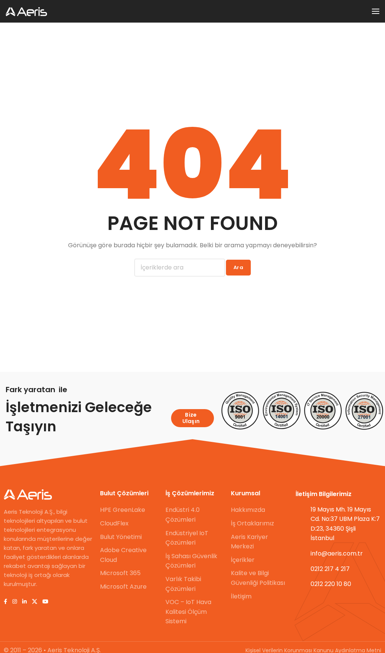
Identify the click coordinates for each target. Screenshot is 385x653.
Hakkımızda (248, 509)
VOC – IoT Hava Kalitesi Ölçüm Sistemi (188, 612)
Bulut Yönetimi (121, 537)
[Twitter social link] (34, 601)
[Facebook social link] (5, 601)
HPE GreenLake (122, 509)
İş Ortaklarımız (252, 523)
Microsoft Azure (123, 586)
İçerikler (243, 560)
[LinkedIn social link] (24, 601)
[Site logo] (26, 11)
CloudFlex (114, 523)
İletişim (241, 596)
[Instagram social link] (15, 601)
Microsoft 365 (120, 573)
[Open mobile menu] (375, 11)
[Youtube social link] (45, 601)
